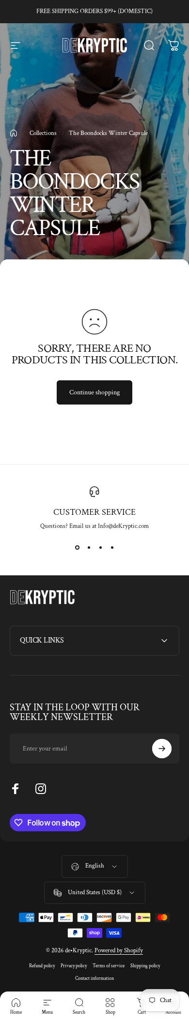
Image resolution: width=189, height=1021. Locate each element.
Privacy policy (74, 965)
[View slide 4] (112, 548)
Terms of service (109, 965)
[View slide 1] (77, 548)
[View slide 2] (88, 548)
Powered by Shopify (118, 950)
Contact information (94, 978)
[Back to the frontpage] (13, 133)
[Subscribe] (162, 748)
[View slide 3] (100, 548)
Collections (43, 133)
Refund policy (42, 965)
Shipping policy (145, 965)
